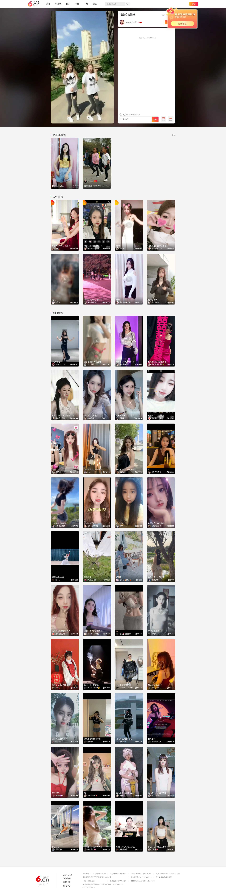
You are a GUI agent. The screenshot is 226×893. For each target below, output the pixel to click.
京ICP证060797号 (99, 873)
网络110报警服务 (89, 881)
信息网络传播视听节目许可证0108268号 (97, 877)
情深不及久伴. (131, 22)
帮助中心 (66, 886)
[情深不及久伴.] (122, 22)
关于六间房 (67, 875)
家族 (95, 3)
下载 (86, 3)
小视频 (58, 3)
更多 (173, 135)
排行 (68, 3)
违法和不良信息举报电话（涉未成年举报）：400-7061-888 (103, 884)
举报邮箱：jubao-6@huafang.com (143, 881)
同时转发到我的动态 (132, 114)
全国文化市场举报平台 (118, 881)
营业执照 (86, 873)
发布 (155, 119)
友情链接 (66, 878)
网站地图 (66, 882)
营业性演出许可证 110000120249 (168, 873)
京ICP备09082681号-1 (118, 873)
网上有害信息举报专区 (164, 877)
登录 (193, 4)
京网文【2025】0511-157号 (141, 873)
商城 (77, 3)
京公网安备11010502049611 (141, 877)
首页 (48, 3)
